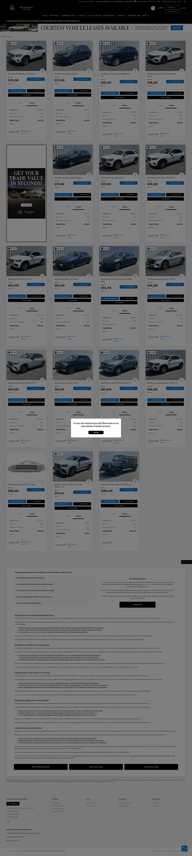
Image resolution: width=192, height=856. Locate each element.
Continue (96, 432)
